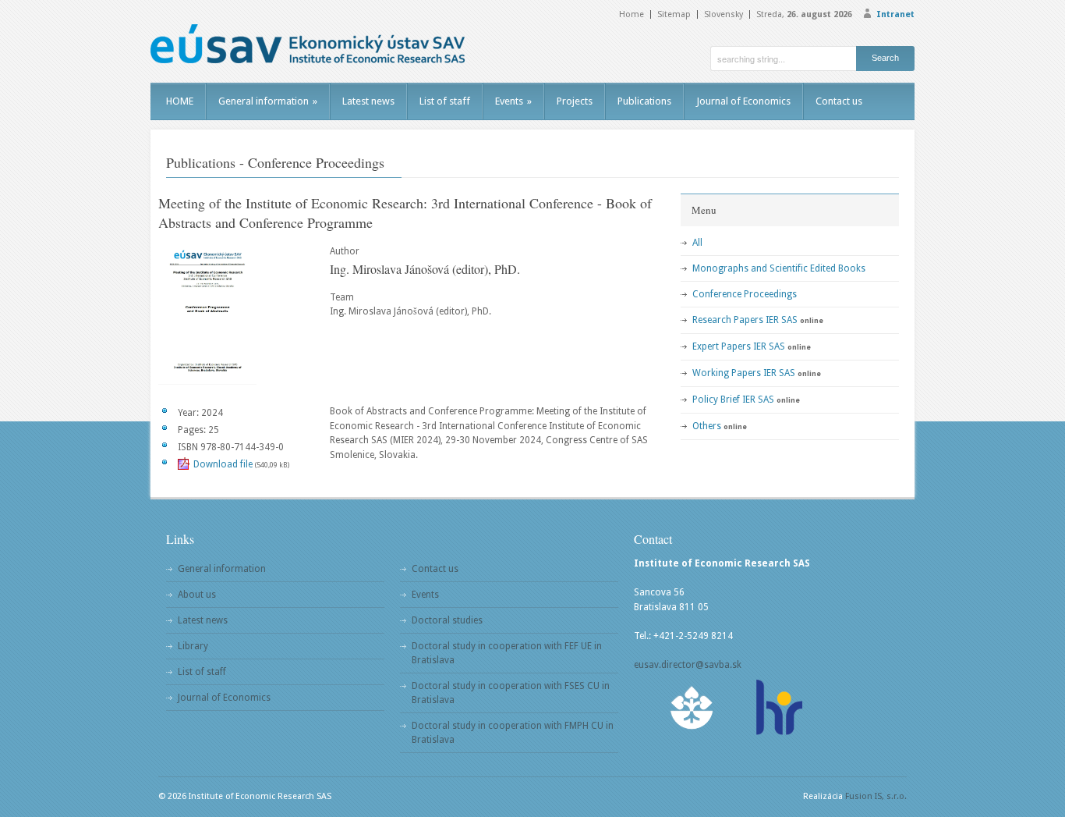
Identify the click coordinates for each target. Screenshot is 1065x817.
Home (631, 14)
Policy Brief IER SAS (733, 399)
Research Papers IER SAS (745, 319)
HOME (179, 101)
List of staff (444, 101)
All (697, 242)
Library (193, 646)
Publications (644, 101)
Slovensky (723, 14)
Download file (223, 464)
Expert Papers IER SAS (738, 346)
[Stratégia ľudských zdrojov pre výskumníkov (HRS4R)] (778, 707)
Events (513, 101)
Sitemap (674, 14)
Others (706, 426)
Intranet (895, 14)
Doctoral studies (447, 620)
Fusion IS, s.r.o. (876, 796)
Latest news (368, 101)
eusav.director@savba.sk (687, 664)
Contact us (839, 101)
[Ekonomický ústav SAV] (307, 43)
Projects (575, 101)
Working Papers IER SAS (743, 373)
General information (267, 101)
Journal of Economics (743, 101)
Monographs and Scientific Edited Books (778, 268)
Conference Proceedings (744, 294)
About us (197, 594)
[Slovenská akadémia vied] (692, 707)
